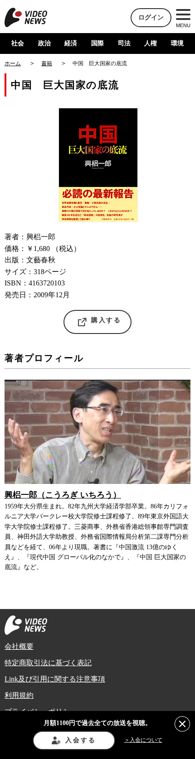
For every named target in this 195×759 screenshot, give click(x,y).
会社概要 (19, 646)
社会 (17, 43)
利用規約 (19, 695)
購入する (106, 320)
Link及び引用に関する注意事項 (55, 679)
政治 (44, 43)
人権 (150, 43)
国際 (97, 43)
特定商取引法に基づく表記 (48, 663)
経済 (70, 43)
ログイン (151, 17)
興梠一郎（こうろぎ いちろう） (63, 494)
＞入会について (143, 740)
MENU (183, 25)
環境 (177, 43)
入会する (80, 740)
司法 (124, 43)
